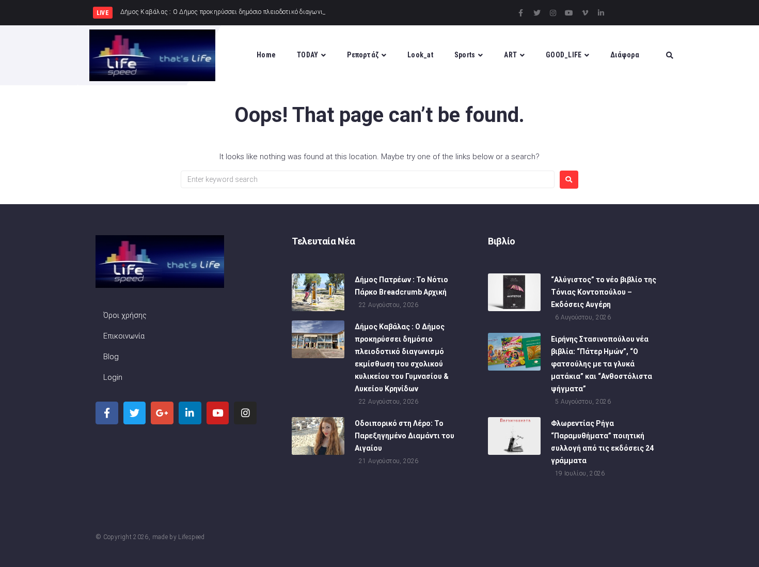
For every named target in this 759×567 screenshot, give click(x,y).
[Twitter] (537, 13)
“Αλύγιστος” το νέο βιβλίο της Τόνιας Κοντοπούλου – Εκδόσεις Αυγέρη (603, 292)
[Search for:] (368, 179)
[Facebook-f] (521, 13)
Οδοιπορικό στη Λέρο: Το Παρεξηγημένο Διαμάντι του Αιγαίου (404, 435)
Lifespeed (191, 537)
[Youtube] (569, 13)
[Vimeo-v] (585, 13)
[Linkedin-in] (601, 13)
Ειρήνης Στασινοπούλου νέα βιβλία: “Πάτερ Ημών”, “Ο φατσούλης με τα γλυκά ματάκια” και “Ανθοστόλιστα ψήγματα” (601, 364)
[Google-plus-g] (162, 413)
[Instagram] (553, 13)
